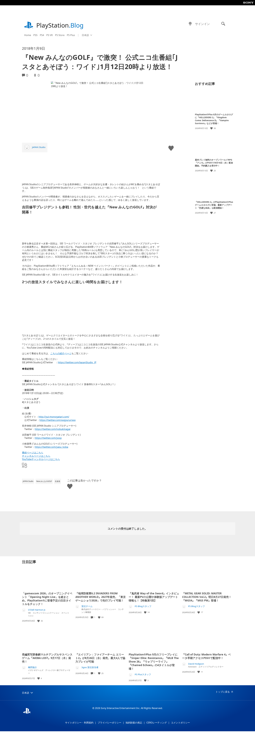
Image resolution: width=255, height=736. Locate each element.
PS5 (35, 35)
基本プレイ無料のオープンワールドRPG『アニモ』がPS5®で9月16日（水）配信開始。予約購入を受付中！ (214, 162)
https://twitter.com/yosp (48, 438)
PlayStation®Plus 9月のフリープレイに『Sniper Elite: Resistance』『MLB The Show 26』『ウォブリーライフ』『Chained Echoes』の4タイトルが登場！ (154, 661)
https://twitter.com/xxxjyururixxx (57, 420)
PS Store (59, 35)
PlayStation (60, 25)
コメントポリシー (180, 722)
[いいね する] (211, 128)
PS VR (49, 35)
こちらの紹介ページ (61, 353)
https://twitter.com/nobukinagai (52, 429)
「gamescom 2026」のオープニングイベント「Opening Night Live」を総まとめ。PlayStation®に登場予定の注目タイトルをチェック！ (47, 599)
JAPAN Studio (38, 147)
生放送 (57, 481)
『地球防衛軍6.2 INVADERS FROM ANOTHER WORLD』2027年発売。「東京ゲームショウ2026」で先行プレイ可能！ (100, 597)
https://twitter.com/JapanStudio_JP (77, 362)
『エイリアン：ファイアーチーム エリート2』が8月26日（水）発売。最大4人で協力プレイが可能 (100, 658)
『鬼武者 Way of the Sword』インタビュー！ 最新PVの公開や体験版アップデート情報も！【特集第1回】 (154, 597)
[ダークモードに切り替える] (190, 24)
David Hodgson (196, 663)
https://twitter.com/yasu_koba (51, 447)
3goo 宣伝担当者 (89, 667)
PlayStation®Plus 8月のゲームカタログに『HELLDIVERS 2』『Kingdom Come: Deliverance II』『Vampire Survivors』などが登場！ (214, 119)
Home (27, 35)
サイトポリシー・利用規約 (79, 722)
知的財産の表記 (134, 722)
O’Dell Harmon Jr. (37, 609)
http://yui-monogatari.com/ (54, 416)
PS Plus (71, 35)
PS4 (42, 35)
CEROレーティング (156, 722)
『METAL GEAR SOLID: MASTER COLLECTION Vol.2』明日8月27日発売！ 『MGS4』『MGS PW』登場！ (206, 597)
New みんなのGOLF (44, 481)
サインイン (202, 24)
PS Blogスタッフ (143, 606)
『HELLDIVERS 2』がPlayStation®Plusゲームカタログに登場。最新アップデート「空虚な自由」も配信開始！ (214, 205)
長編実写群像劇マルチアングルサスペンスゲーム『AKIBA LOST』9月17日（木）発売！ (47, 658)
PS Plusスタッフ (143, 674)
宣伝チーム (87, 606)
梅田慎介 (32, 667)
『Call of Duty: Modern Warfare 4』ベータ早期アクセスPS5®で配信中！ (206, 656)
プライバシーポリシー (109, 722)
